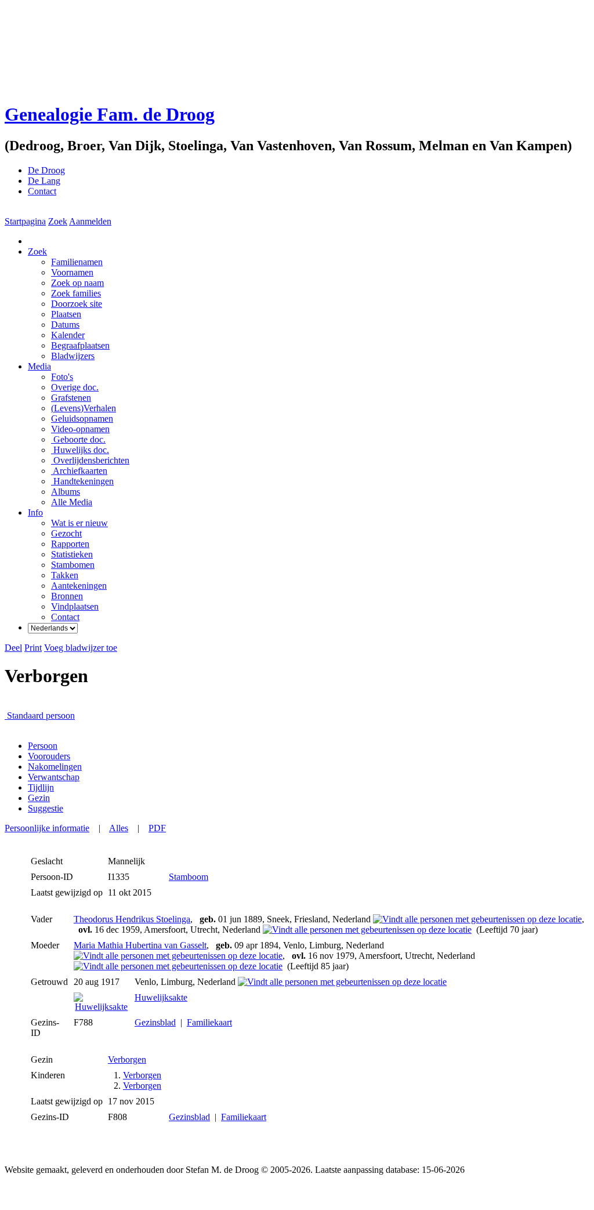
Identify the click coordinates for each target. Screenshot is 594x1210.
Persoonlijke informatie (47, 828)
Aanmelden (90, 221)
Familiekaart (209, 1022)
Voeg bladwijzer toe (80, 648)
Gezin (39, 798)
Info (35, 512)
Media (39, 366)
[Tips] (80, 715)
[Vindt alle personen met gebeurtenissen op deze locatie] (477, 919)
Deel (13, 648)
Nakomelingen (55, 766)
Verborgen (127, 1059)
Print (33, 648)
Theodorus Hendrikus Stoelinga (132, 919)
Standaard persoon (41, 715)
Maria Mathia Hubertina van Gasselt (140, 945)
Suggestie (45, 808)
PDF (157, 828)
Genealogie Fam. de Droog (110, 114)
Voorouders (49, 756)
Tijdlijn (41, 787)
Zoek (57, 221)
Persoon (42, 746)
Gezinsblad (155, 1022)
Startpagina (25, 221)
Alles (118, 828)
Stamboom (188, 877)
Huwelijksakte (161, 997)
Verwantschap (53, 777)
